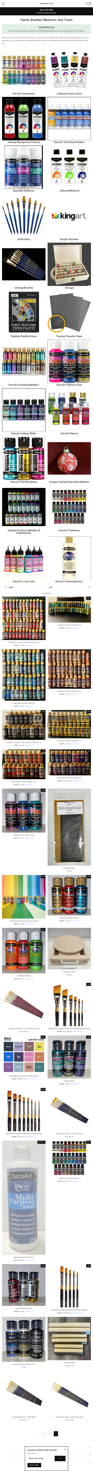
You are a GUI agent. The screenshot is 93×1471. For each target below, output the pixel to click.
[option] (46, 11)
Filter (10, 587)
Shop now (34, 1465)
